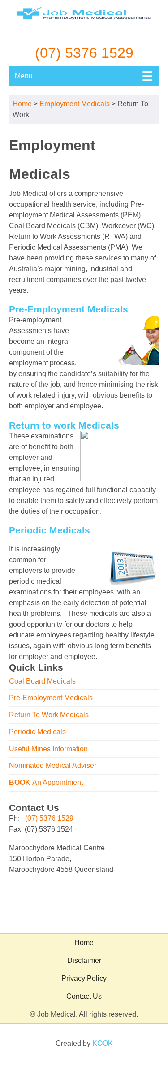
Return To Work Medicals (49, 715)
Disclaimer (84, 960)
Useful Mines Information (48, 749)
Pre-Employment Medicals (51, 698)
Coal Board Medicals (42, 681)
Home (22, 104)
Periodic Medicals (37, 732)
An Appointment (46, 782)
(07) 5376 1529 (84, 53)
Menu (84, 76)
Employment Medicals (74, 104)
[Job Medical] (84, 23)
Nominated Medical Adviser (52, 765)
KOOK (102, 1043)
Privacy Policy (84, 978)
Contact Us (84, 996)
